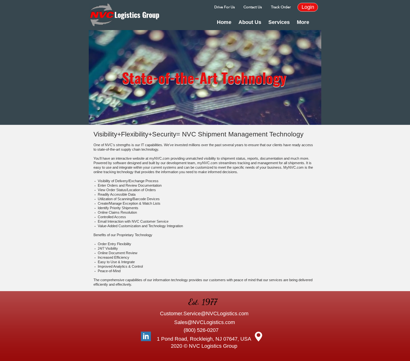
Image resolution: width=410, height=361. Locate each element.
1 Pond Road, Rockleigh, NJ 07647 (197, 339)
